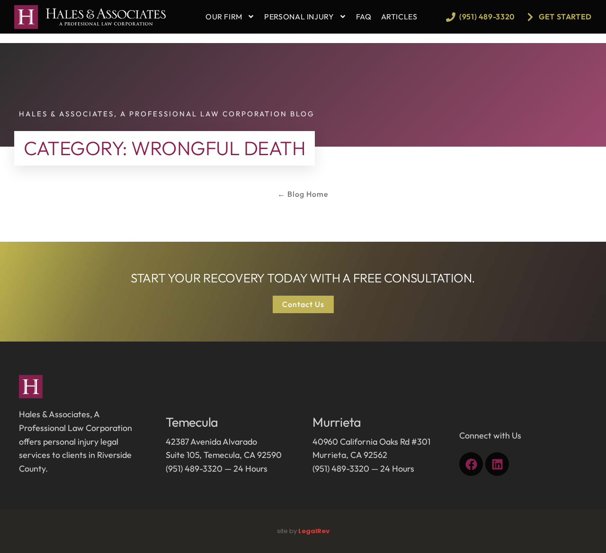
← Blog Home (303, 194)
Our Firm (223, 16)
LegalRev (314, 531)
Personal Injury (299, 16)
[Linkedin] (497, 464)
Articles (399, 16)
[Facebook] (471, 464)
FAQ (364, 16)
